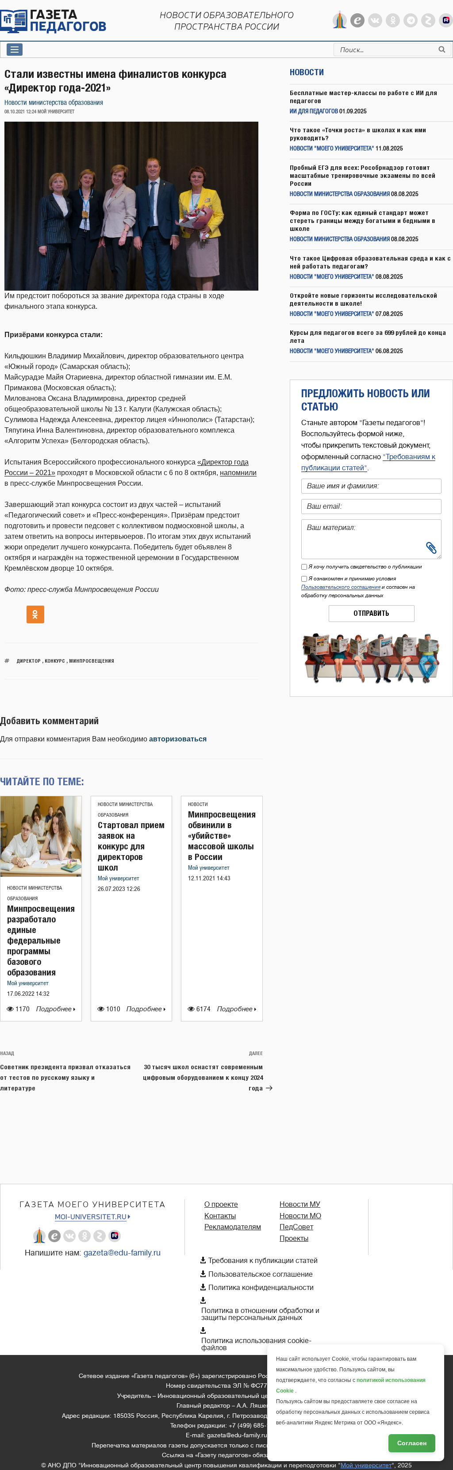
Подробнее (54, 1009)
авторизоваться (178, 739)
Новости (198, 804)
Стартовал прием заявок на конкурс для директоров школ (131, 846)
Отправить (371, 613)
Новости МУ (300, 1205)
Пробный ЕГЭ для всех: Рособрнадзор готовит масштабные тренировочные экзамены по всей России (362, 175)
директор (29, 661)
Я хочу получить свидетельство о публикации (365, 567)
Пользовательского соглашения (340, 587)
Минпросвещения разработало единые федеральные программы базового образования (41, 940)
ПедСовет (296, 1227)
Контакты (220, 1216)
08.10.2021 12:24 (20, 112)
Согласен (411, 1443)
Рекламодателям (232, 1227)
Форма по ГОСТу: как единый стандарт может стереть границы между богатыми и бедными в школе (362, 220)
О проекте (221, 1205)
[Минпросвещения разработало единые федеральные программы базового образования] (40, 874)
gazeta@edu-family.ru (122, 1252)
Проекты (294, 1239)
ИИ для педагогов (314, 112)
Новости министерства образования (53, 103)
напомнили (238, 472)
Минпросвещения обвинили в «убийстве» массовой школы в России (222, 835)
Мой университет (28, 983)
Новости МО (300, 1216)
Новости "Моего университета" (332, 149)
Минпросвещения (91, 661)
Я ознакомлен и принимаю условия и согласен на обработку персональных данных (358, 587)
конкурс (55, 661)
